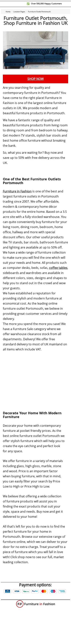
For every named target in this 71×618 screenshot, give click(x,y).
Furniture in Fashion (17, 191)
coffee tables (58, 268)
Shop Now (35, 79)
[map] (35, 378)
